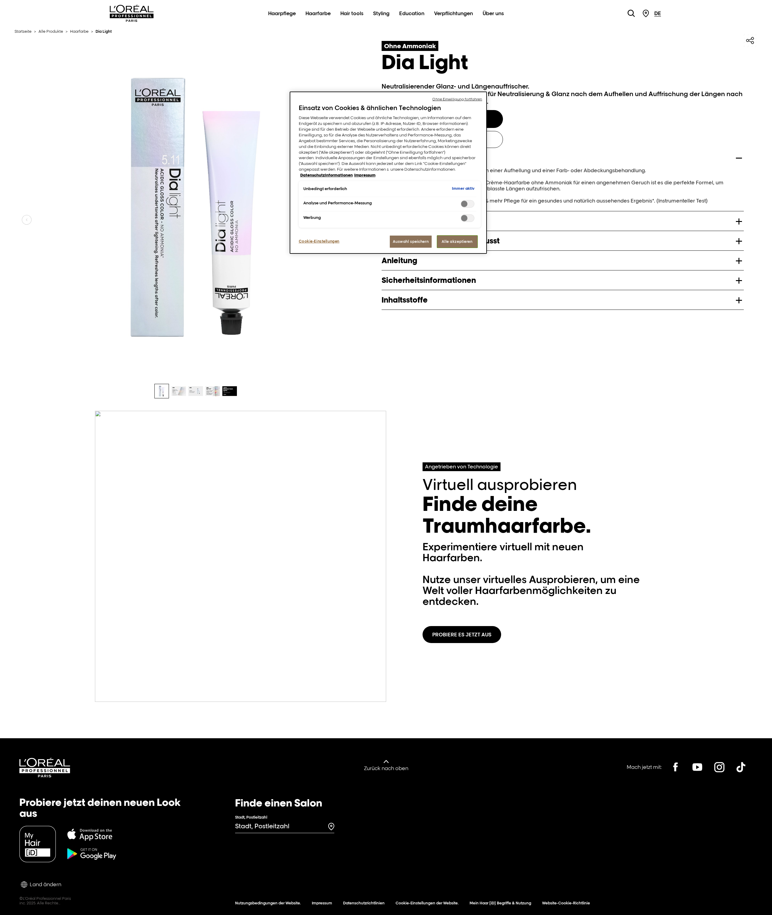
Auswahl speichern (411, 241)
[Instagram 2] (719, 767)
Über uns (493, 13)
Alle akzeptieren (457, 241)
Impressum (322, 903)
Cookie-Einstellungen (319, 241)
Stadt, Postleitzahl (251, 817)
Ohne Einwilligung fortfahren (457, 99)
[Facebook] (675, 767)
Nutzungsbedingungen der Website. (268, 903)
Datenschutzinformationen (326, 175)
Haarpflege (282, 13)
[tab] (161, 391)
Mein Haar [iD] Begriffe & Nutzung (500, 903)
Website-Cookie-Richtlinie (566, 903)
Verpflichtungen (453, 13)
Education (411, 13)
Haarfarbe (318, 13)
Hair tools (351, 13)
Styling (381, 13)
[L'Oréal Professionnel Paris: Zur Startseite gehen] (132, 20)
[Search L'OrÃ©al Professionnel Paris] (631, 13)
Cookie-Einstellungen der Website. (427, 903)
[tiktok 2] (741, 767)
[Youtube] (697, 767)
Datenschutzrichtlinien (364, 903)
